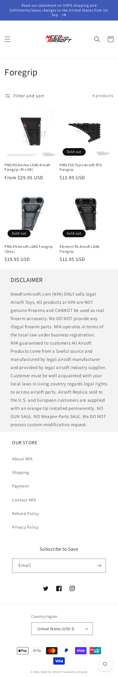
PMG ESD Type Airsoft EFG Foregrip (81, 167)
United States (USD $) (56, 628)
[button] (7, 39)
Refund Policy (25, 513)
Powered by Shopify (74, 671)
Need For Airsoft (51, 671)
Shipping (20, 472)
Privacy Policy (25, 527)
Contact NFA (24, 500)
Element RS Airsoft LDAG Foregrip (80, 249)
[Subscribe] (99, 566)
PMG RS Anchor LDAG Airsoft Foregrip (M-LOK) (27, 167)
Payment (20, 486)
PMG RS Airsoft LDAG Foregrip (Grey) (29, 249)
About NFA (22, 459)
